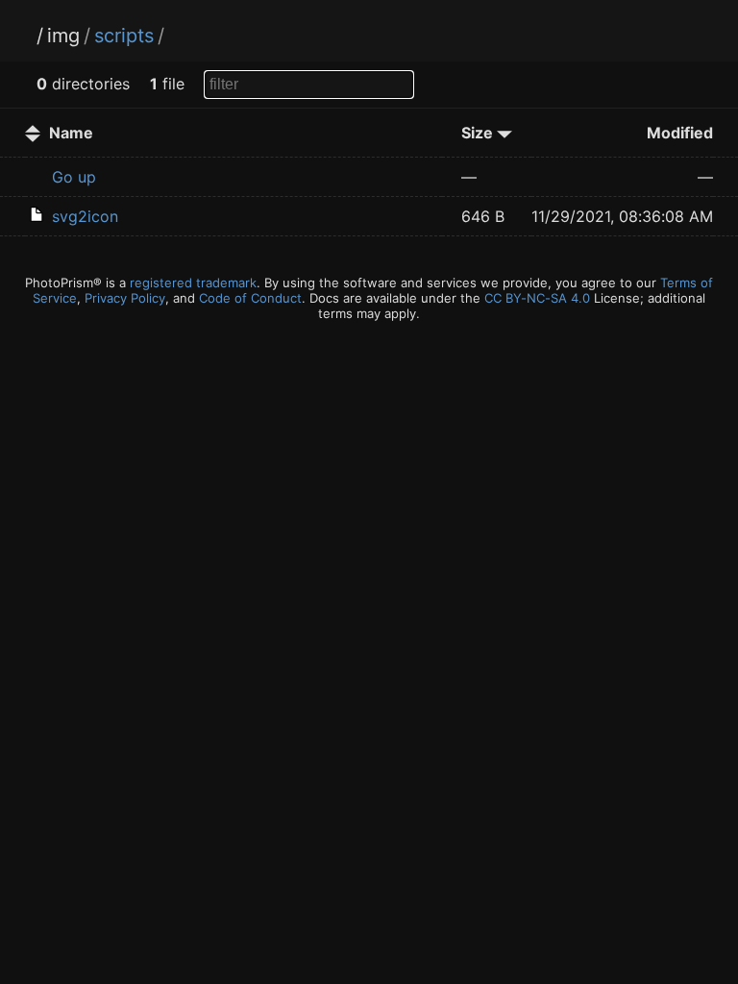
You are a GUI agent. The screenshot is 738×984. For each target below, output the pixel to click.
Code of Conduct (250, 298)
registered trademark (193, 282)
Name (71, 132)
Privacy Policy (125, 298)
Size (479, 132)
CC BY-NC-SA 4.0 (537, 298)
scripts (124, 35)
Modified (680, 132)
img (63, 35)
